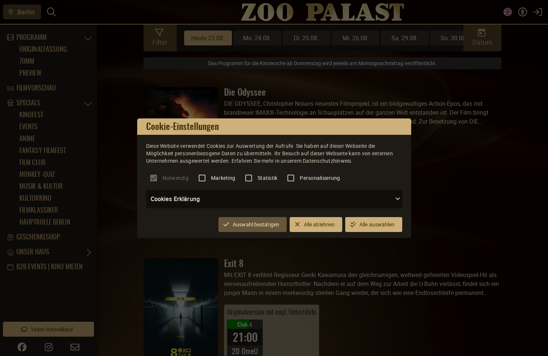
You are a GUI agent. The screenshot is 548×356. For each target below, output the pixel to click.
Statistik (267, 177)
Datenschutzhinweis (327, 160)
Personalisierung (320, 177)
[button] (274, 199)
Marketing (223, 177)
